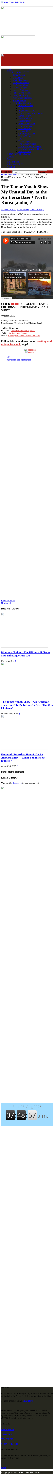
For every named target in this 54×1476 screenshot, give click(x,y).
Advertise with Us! (15, 164)
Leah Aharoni (24, 128)
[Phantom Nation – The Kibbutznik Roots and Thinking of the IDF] (24, 647)
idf (8, 357)
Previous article (8, 600)
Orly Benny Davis (26, 133)
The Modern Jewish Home (30, 149)
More (3, 1467)
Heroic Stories (24, 151)
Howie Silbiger (19, 87)
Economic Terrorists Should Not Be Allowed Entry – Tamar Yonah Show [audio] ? (23, 757)
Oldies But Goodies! (22, 103)
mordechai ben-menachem (19, 360)
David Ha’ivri (24, 116)
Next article (6, 603)
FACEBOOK (7, 1429)
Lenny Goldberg (20, 95)
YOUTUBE (7, 1439)
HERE (15, 303)
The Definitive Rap (27, 144)
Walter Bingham (20, 80)
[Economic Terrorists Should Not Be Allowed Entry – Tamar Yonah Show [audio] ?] (24, 749)
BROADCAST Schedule (18, 154)
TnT (20, 139)
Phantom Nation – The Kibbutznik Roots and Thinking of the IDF (25, 654)
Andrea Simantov (21, 82)
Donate (10, 159)
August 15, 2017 (8, 209)
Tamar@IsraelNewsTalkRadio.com (24, 335)
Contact (10, 156)
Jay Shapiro (18, 77)
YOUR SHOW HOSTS (18, 72)
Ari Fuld (22, 108)
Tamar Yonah (19, 75)
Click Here (28, 1401)
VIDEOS (11, 167)
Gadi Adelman (25, 118)
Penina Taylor (24, 136)
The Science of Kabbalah (29, 146)
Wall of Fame (13, 162)
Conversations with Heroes (30, 113)
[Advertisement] (27, 481)
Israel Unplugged (26, 126)
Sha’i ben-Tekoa (20, 85)
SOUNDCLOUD (9, 1444)
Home (10, 70)
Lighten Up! (24, 131)
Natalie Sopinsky (20, 90)
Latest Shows (23, 209)
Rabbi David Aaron (22, 93)
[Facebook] (30, 350)
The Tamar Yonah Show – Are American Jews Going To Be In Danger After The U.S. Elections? (27, 705)
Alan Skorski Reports (22, 98)
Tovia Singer (24, 141)
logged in (17, 783)
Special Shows (19, 100)
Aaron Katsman (25, 105)
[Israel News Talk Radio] (27, 2)
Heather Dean (24, 121)
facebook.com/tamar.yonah (23, 330)
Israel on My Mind (26, 123)
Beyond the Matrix (27, 110)
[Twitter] (29, 352)
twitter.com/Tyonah (18, 333)
